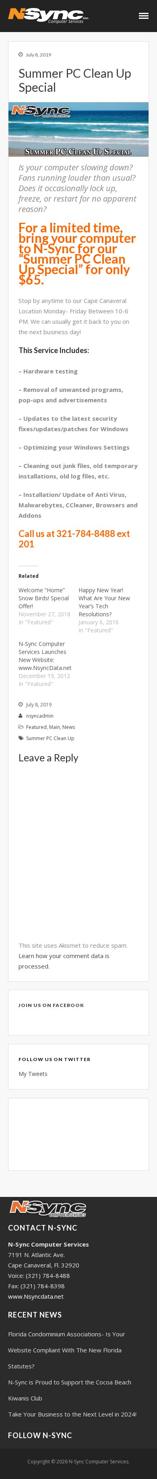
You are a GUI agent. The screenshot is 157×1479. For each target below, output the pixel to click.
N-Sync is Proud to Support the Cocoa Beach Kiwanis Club (69, 1390)
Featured (36, 727)
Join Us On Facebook (51, 1005)
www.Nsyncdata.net (36, 1296)
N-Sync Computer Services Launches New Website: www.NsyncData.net (45, 656)
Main (54, 727)
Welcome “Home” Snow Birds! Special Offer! (44, 598)
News (68, 727)
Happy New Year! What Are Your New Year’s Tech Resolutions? (104, 602)
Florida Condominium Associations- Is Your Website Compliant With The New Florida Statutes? (66, 1350)
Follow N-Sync (40, 1435)
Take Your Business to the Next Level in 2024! (72, 1414)
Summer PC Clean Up (50, 738)
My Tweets (33, 1073)
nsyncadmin (40, 715)
